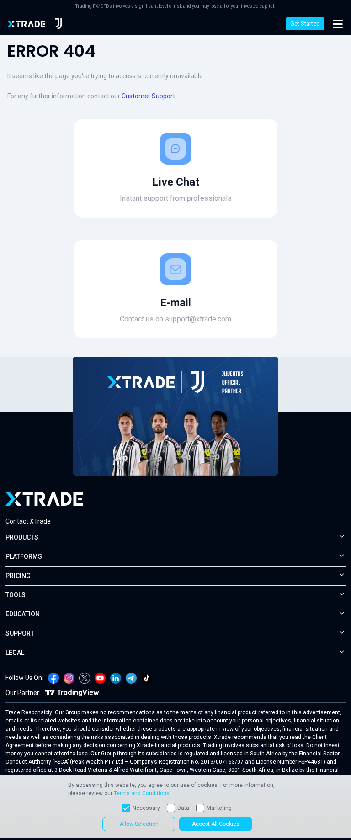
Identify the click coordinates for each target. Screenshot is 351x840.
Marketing (219, 808)
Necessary (146, 808)
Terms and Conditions (142, 793)
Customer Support (148, 96)
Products (21, 537)
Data (183, 808)
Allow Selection (139, 824)
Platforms (23, 556)
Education (22, 614)
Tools (15, 595)
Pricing (18, 575)
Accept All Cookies (215, 824)
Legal (14, 652)
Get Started (305, 23)
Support (19, 633)
